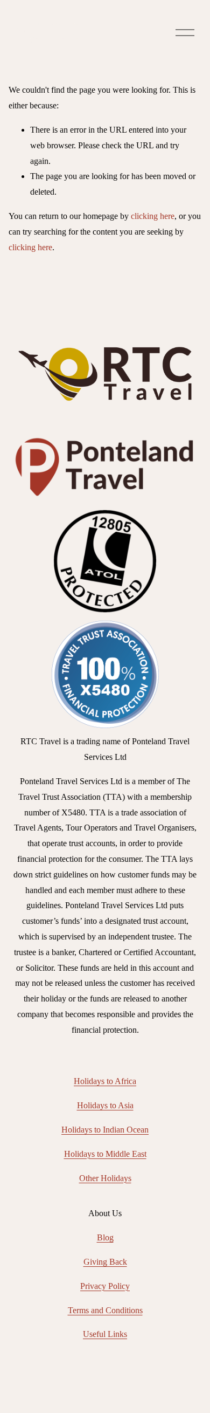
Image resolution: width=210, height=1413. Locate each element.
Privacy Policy (105, 1286)
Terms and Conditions (105, 1310)
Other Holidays (105, 1178)
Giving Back (105, 1261)
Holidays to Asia (105, 1105)
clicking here (152, 216)
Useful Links (105, 1334)
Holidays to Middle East (105, 1153)
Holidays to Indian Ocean (105, 1129)
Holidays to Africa (105, 1081)
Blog (105, 1237)
